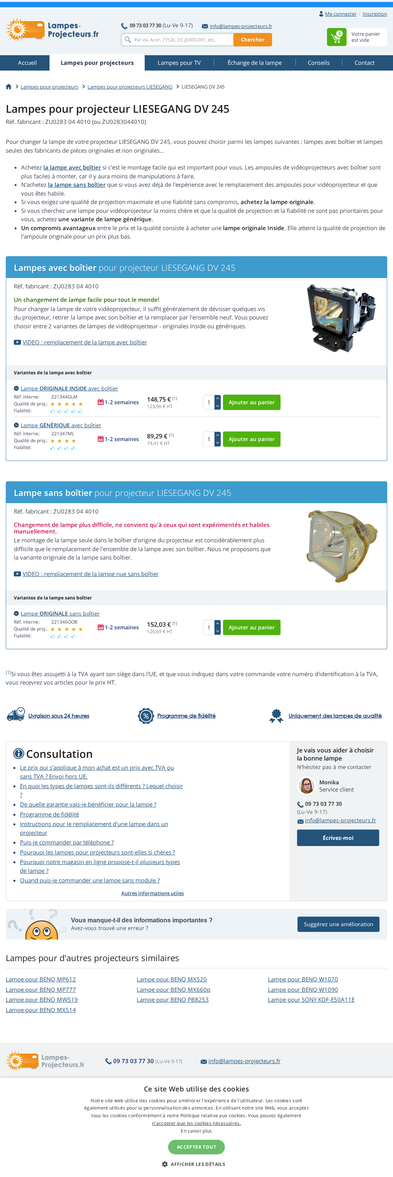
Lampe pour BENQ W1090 (303, 989)
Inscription (375, 13)
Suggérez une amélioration (338, 924)
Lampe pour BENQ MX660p (173, 989)
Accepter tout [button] (196, 1147)
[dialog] (196, 1127)
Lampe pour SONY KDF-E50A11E (311, 999)
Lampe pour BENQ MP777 (41, 989)
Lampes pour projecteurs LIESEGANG (130, 86)
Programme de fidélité (49, 814)
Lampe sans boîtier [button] (60, 613)
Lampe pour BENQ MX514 (41, 1010)
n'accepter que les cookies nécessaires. (196, 1123)
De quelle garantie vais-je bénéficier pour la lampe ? (88, 804)
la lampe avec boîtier (72, 167)
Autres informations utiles (152, 893)
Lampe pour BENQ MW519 (42, 999)
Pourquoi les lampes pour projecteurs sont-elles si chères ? (97, 852)
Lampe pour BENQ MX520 (172, 979)
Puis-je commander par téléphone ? (67, 842)
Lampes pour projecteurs (49, 86)
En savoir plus (196, 1131)
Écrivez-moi (338, 837)
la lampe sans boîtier (77, 184)
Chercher (252, 39)
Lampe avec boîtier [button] (69, 388)
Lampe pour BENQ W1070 (303, 979)
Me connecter (341, 13)
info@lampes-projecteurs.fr (241, 26)
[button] (196, 1164)
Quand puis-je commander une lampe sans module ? (90, 880)
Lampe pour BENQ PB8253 (173, 999)
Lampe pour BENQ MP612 (41, 979)
